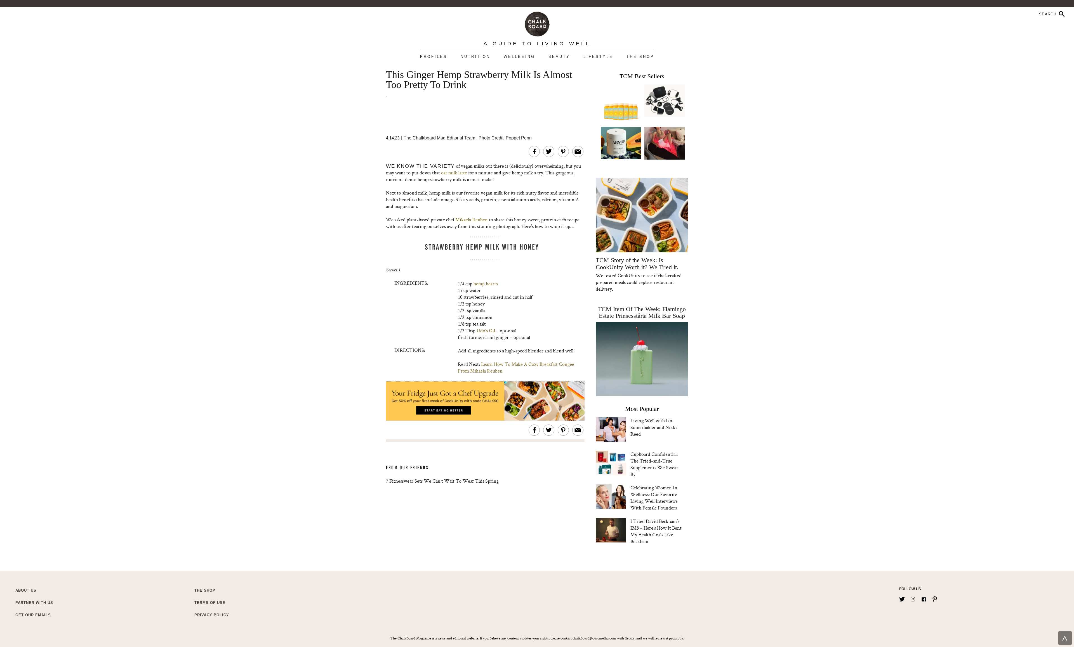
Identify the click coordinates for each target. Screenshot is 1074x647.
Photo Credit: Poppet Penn (505, 138)
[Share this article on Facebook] (534, 151)
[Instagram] (913, 598)
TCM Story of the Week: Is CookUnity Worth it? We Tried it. (637, 264)
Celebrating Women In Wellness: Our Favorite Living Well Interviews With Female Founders (653, 497)
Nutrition (475, 56)
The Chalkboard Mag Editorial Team (440, 138)
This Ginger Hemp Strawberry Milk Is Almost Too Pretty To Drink (479, 80)
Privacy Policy (211, 615)
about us (25, 590)
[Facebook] (924, 598)
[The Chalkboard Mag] (537, 23)
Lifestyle (598, 56)
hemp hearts (486, 283)
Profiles (433, 56)
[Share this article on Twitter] (549, 151)
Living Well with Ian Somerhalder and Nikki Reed (653, 427)
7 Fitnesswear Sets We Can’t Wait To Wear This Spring (442, 481)
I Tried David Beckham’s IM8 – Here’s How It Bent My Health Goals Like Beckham (656, 531)
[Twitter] (902, 598)
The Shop (640, 56)
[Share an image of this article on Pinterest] (563, 151)
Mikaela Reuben (471, 219)
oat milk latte (454, 172)
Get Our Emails (33, 615)
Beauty (559, 56)
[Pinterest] (935, 598)
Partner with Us (34, 603)
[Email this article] (578, 151)
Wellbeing (519, 56)
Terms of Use (209, 603)
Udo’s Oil (486, 330)
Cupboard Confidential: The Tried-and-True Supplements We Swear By (654, 464)
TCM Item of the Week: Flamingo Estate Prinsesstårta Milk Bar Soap (642, 312)
